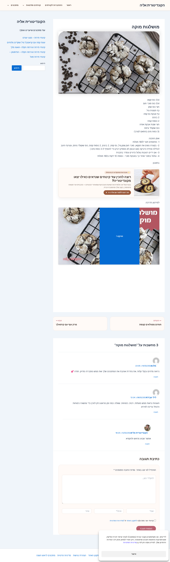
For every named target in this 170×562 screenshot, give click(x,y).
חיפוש (42, 63)
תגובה (156, 377)
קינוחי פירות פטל (37, 56)
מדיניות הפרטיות (130, 542)
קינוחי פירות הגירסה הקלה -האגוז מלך (28, 47)
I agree (119, 236)
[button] (24, 5)
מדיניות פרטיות (64, 555)
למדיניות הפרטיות (117, 520)
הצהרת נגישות (79, 555)
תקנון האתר (93, 555)
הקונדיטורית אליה (152, 5)
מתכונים (14, 5)
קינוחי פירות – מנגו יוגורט (34, 37)
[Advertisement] (108, 288)
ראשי (69, 5)
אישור (133, 554)
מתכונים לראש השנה (45, 555)
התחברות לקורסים (53, 5)
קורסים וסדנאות (33, 5)
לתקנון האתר (131, 520)
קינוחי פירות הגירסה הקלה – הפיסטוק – (27, 52)
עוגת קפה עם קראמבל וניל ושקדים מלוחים (26, 42)
